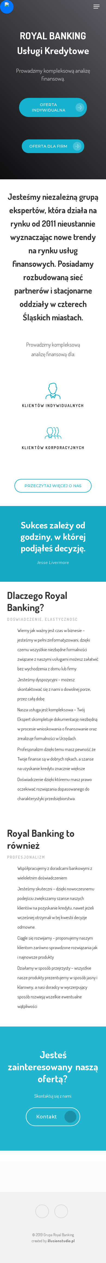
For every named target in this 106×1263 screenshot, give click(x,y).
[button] (96, 6)
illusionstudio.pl (61, 1240)
